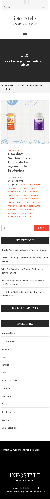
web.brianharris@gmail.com (26, 449)
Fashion (5, 348)
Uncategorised (8, 412)
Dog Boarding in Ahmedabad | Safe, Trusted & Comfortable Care (22, 282)
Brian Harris (17, 180)
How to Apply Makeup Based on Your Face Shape (23, 249)
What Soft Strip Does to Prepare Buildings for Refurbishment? (22, 271)
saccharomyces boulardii (30, 188)
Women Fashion (9, 427)
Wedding (5, 420)
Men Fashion (7, 396)
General (5, 364)
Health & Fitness (15, 150)
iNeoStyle (25, 18)
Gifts (3, 372)
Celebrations (7, 341)
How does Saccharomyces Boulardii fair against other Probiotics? (20, 162)
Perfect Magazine (21, 491)
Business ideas (8, 333)
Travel (4, 404)
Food (3, 356)
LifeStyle (5, 388)
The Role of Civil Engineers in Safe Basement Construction (22, 294)
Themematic (39, 491)
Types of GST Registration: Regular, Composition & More (24, 259)
